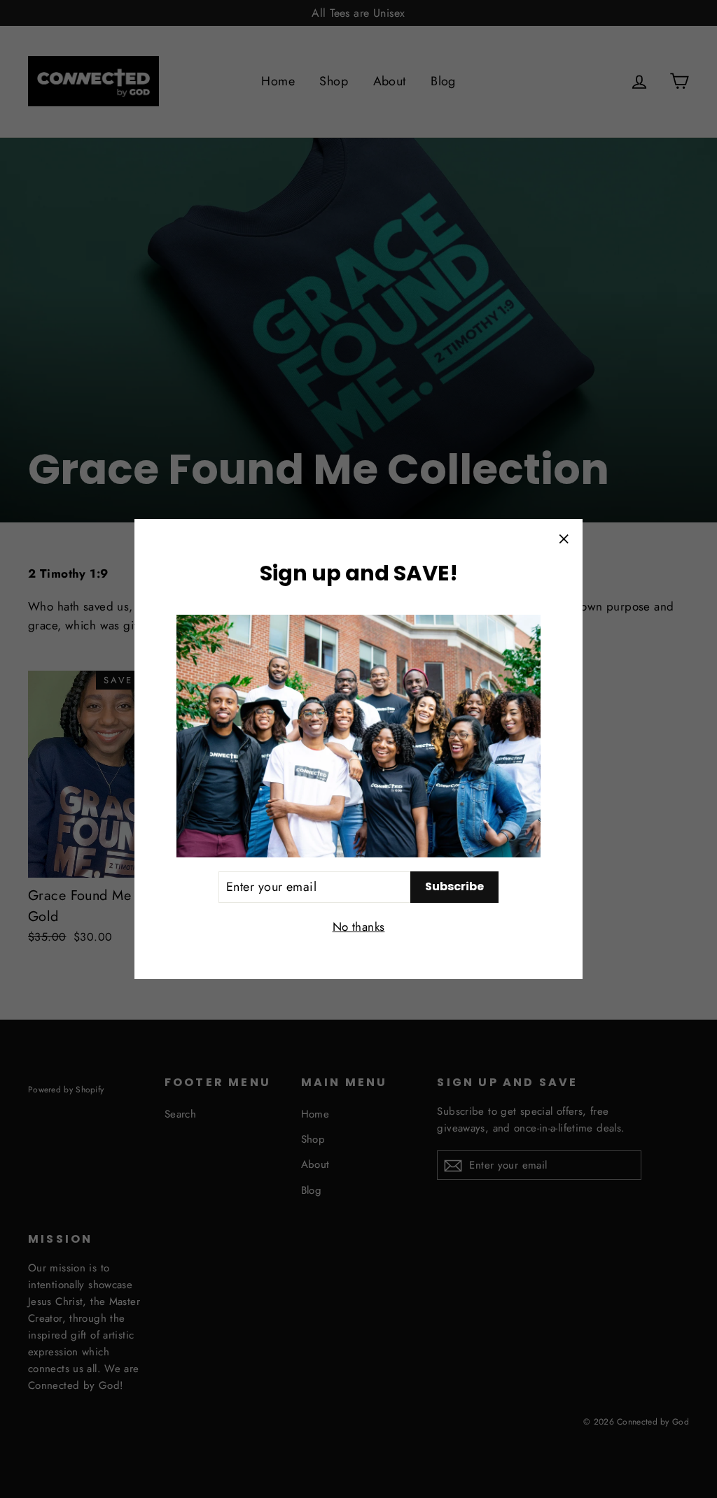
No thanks (359, 926)
